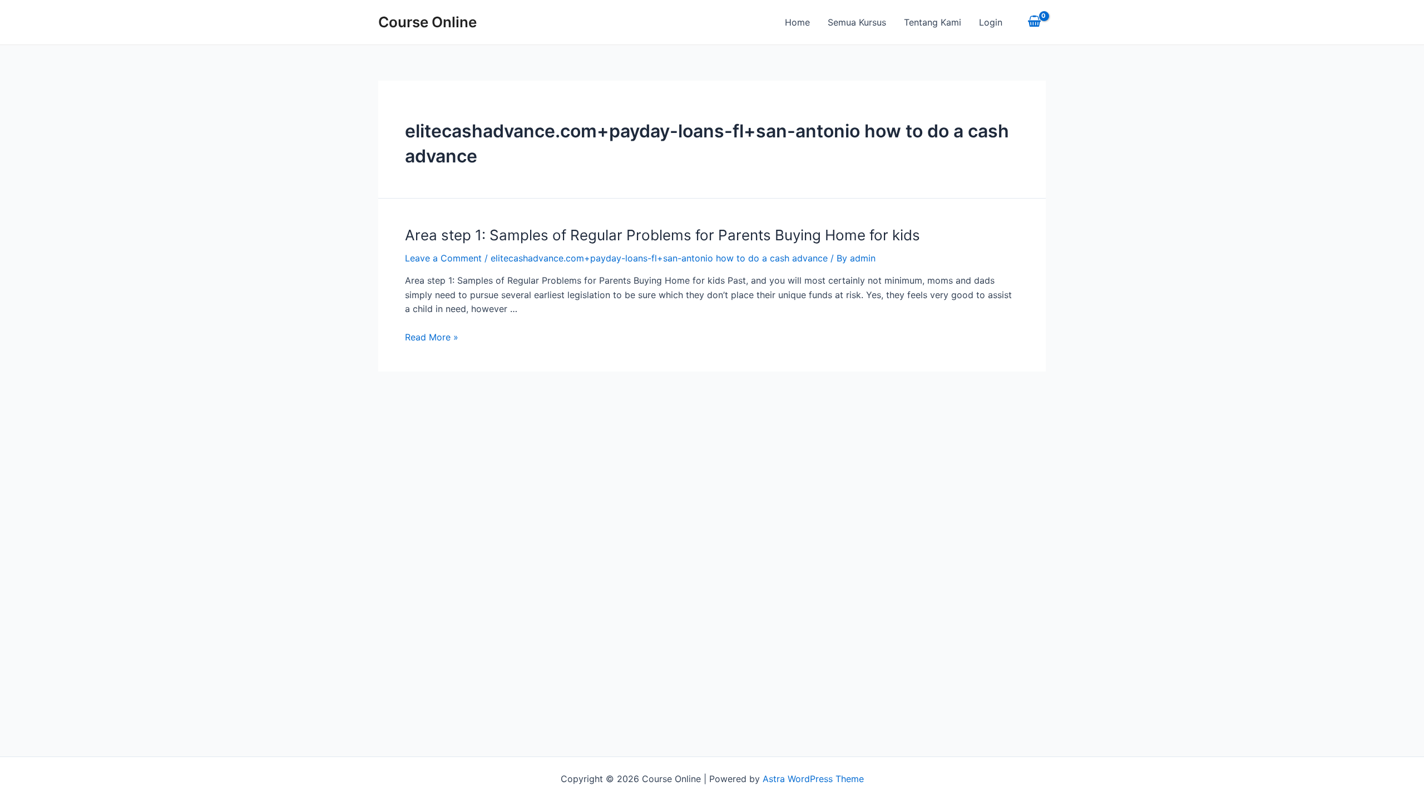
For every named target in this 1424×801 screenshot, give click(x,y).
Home (797, 22)
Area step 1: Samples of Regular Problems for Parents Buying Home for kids (662, 235)
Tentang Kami (932, 22)
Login (990, 22)
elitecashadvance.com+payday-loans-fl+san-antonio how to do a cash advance (659, 258)
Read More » (431, 337)
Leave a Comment (443, 258)
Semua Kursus (857, 22)
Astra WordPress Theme (813, 778)
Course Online (427, 22)
